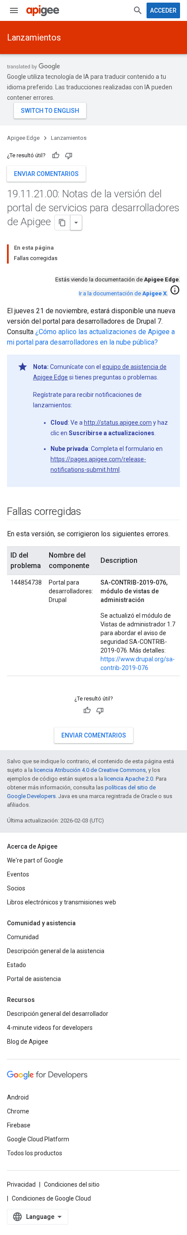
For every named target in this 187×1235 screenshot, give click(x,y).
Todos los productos (34, 1153)
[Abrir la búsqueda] (138, 10)
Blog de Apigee (27, 1041)
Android (18, 1097)
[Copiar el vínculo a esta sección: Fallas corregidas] (90, 512)
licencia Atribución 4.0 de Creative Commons (90, 770)
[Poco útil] (68, 155)
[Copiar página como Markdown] (62, 222)
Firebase (18, 1125)
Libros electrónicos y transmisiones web (61, 902)
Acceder (163, 10)
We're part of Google (35, 860)
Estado (16, 964)
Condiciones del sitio (72, 1184)
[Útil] (55, 155)
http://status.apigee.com (118, 422)
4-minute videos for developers (50, 1027)
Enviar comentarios (46, 173)
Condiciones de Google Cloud (51, 1198)
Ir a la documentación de (123, 293)
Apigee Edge (23, 138)
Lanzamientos (34, 37)
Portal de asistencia (34, 978)
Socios (16, 888)
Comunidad (23, 937)
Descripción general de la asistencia (55, 950)
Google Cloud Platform (38, 1139)
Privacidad (21, 1184)
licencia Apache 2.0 (128, 778)
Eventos (18, 874)
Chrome (18, 1111)
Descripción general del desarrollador (57, 1013)
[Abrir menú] (14, 10)
